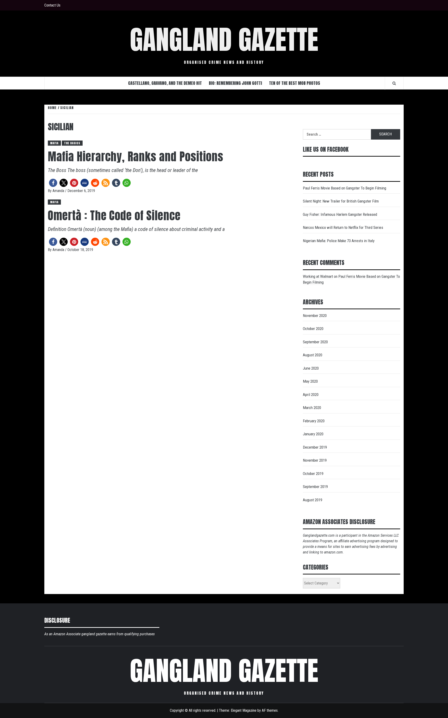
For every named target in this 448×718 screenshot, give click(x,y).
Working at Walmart (318, 276)
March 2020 (312, 407)
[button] (53, 183)
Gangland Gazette (224, 39)
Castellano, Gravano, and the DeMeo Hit (165, 83)
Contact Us (52, 5)
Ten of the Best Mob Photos (294, 83)
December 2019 (315, 447)
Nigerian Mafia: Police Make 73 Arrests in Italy (338, 240)
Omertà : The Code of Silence (114, 215)
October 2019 (313, 473)
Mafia (54, 143)
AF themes (270, 710)
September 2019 (315, 486)
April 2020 (310, 394)
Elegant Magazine (243, 710)
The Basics (72, 143)
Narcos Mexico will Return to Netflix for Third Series (343, 227)
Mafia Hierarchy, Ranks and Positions (135, 156)
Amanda (58, 191)
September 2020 (315, 342)
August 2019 (312, 500)
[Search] (394, 83)
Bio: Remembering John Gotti (235, 83)
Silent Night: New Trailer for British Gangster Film (341, 201)
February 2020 (314, 421)
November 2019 (315, 460)
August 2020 (312, 355)
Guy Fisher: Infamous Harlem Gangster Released (340, 214)
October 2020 (313, 328)
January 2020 (313, 434)
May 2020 (310, 381)
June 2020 (311, 368)
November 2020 (315, 315)
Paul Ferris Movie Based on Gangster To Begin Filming (344, 188)
